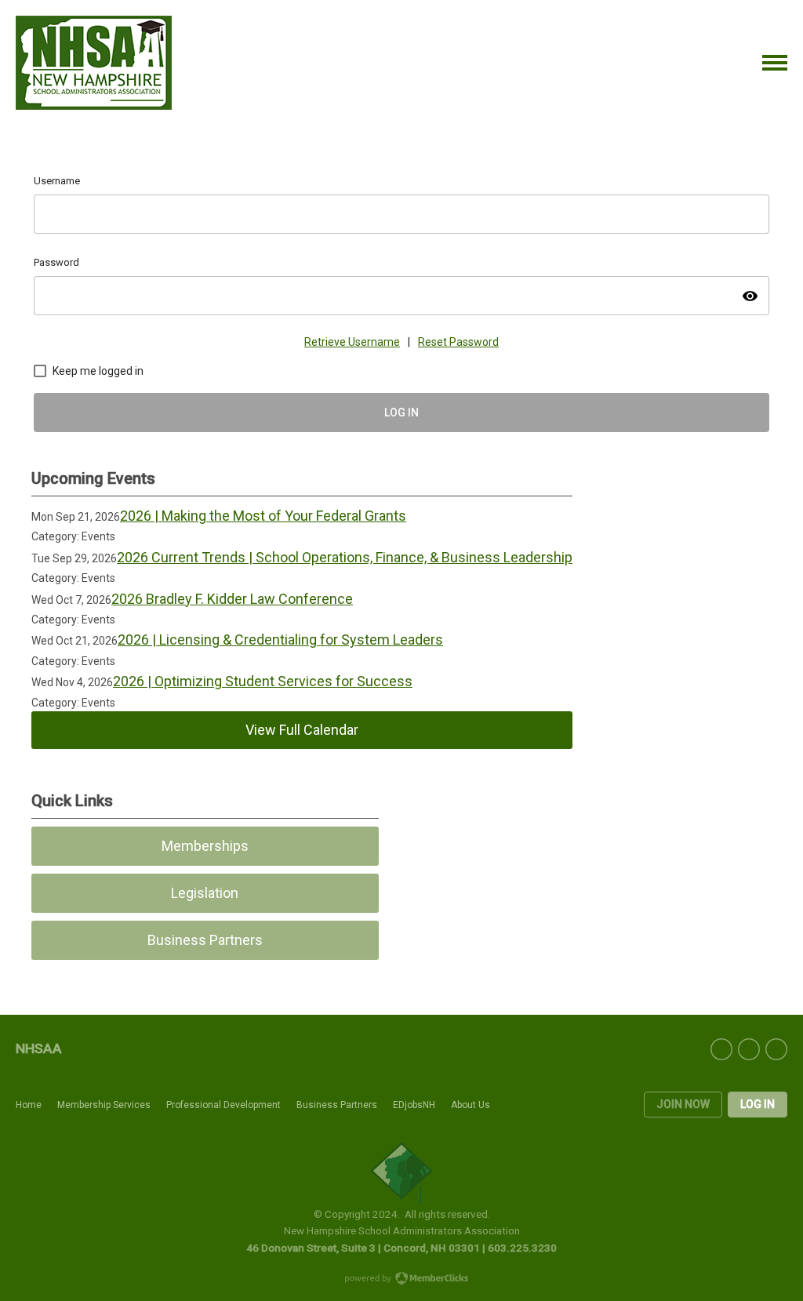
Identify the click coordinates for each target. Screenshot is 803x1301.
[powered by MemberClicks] (401, 1280)
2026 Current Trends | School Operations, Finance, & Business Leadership (344, 557)
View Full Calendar (301, 729)
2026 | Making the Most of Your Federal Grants (263, 515)
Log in (757, 1104)
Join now (683, 1104)
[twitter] (749, 1049)
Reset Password (458, 342)
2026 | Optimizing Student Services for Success (262, 681)
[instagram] (776, 1049)
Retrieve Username (352, 342)
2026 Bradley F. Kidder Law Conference (232, 599)
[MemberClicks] (94, 63)
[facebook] (721, 1049)
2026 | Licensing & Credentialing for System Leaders (280, 639)
